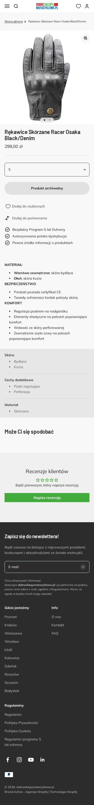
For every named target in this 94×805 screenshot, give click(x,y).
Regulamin (13, 714)
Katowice (12, 658)
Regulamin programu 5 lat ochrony (23, 742)
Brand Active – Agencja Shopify (26, 792)
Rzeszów (12, 674)
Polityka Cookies (18, 731)
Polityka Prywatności (21, 723)
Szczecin (11, 682)
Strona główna (14, 21)
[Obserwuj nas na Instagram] (19, 760)
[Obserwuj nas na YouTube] (31, 760)
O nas (56, 617)
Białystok (12, 691)
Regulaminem (60, 589)
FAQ (55, 633)
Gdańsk (11, 666)
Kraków (11, 625)
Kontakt (58, 625)
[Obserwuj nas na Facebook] (8, 760)
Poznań (11, 617)
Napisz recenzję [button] (47, 497)
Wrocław (12, 641)
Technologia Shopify (63, 792)
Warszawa (13, 633)
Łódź (8, 650)
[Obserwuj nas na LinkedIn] (42, 760)
